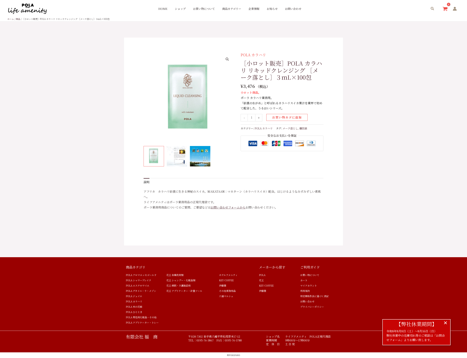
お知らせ (272, 9)
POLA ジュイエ (134, 296)
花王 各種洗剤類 (175, 275)
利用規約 (305, 291)
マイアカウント (308, 285)
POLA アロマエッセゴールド (141, 275)
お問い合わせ (293, 9)
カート (303, 280)
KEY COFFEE (226, 280)
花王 (261, 280)
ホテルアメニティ (228, 275)
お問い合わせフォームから (228, 207)
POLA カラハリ (253, 54)
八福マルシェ (226, 296)
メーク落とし (290, 128)
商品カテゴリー (231, 9)
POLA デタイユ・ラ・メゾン (141, 291)
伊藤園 (222, 285)
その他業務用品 (227, 291)
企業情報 (253, 9)
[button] (432, 8)
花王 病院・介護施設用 (178, 285)
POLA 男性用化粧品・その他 (141, 317)
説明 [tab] (146, 182)
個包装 (303, 128)
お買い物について (204, 9)
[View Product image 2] (177, 156)
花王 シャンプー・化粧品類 (180, 280)
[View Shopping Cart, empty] (445, 9)
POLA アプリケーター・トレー (142, 322)
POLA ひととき (134, 312)
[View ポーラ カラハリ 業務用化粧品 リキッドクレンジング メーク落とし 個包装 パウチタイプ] (154, 156)
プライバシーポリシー (312, 306)
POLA (262, 275)
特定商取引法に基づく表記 (314, 296)
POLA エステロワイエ (137, 285)
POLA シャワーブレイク (138, 280)
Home (162, 9)
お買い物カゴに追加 (287, 117)
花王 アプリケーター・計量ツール (184, 291)
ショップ (180, 9)
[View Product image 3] (200, 156)
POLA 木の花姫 (134, 306)
